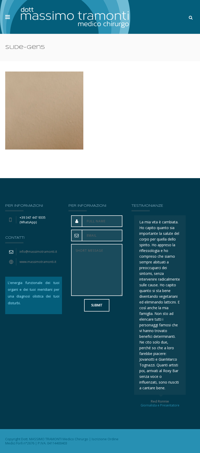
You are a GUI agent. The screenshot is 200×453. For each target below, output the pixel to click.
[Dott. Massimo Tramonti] (75, 17)
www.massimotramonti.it (38, 262)
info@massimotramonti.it (38, 251)
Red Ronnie (170, 401)
